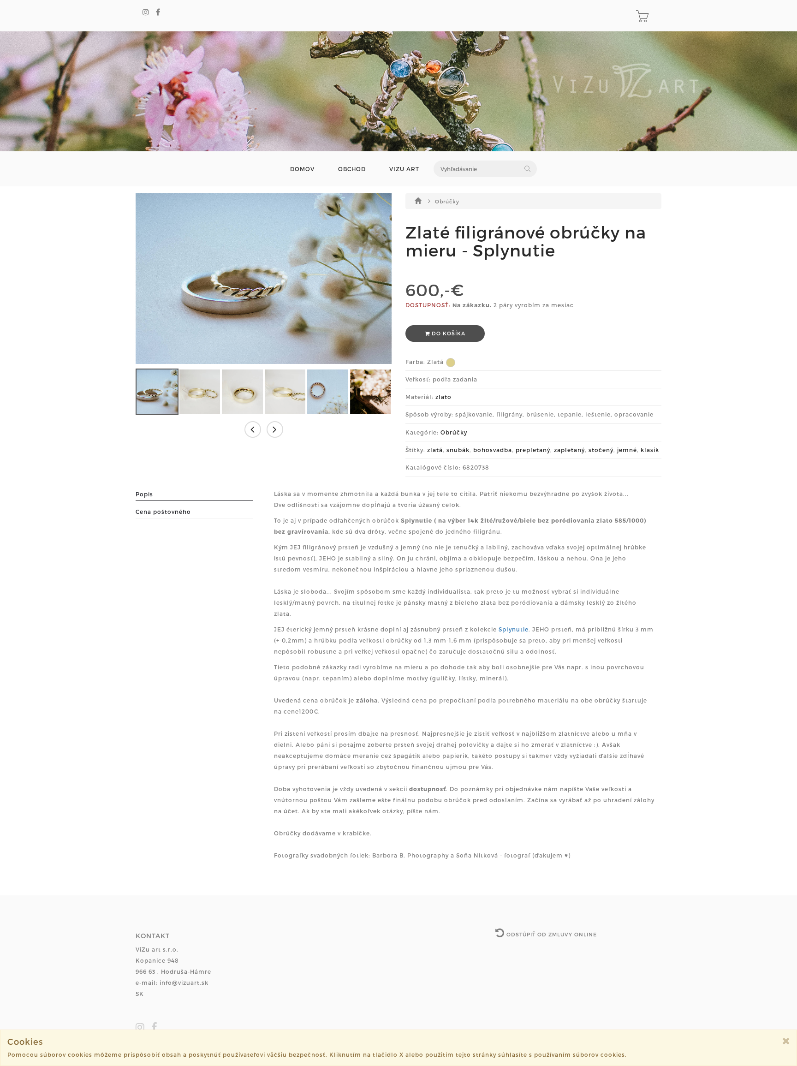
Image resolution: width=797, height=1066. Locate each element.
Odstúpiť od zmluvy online (551, 934)
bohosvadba (492, 450)
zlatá (435, 450)
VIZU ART (404, 169)
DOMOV (302, 169)
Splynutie (514, 629)
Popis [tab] (144, 494)
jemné (627, 450)
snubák (458, 450)
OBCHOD (352, 169)
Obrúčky (447, 201)
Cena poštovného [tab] (163, 511)
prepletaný (533, 450)
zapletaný (569, 450)
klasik (650, 450)
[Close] (786, 1041)
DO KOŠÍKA (447, 333)
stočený (601, 450)
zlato (443, 396)
